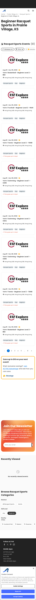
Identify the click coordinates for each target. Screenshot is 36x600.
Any (4, 513)
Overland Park (8, 524)
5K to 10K (6, 556)
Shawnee (28, 524)
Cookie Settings (18, 586)
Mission (19, 524)
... (24, 351)
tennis (20, 504)
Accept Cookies (18, 596)
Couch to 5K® (7, 554)
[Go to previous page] (4, 350)
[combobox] (7, 49)
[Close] (33, 568)
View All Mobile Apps (9, 561)
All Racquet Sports (8, 504)
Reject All (18, 591)
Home (3, 14)
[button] (19, 49)
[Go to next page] (31, 350)
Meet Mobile (7, 559)
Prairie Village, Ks (12, 14)
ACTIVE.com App (8, 552)
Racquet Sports (25, 14)
